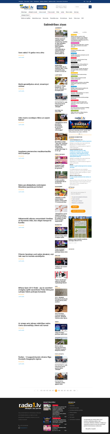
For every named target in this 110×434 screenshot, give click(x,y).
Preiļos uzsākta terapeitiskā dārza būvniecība (60, 181)
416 (50, 390)
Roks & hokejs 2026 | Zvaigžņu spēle (61, 236)
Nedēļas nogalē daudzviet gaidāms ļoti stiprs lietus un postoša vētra (79, 89)
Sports (70, 18)
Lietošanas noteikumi (75, 419)
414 (44, 390)
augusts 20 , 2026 (72, 242)
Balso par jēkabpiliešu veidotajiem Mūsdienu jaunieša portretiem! (32, 186)
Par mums (72, 417)
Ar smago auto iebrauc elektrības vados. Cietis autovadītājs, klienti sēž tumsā (34, 324)
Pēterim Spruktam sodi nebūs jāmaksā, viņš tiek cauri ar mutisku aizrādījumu (36, 255)
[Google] (88, 1)
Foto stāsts (26, 1)
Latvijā (62, 12)
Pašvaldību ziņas (54, 18)
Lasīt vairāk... (21, 57)
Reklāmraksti (74, 62)
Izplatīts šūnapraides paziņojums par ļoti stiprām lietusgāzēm (80, 55)
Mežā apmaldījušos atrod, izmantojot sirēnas (33, 85)
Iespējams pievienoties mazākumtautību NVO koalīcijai (34, 152)
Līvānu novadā (42, 12)
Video (31, 1)
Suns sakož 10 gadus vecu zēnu (31, 53)
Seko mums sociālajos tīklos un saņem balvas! (34, 119)
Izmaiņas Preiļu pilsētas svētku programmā (59, 166)
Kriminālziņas (63, 18)
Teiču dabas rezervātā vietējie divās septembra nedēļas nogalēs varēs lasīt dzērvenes (79, 103)
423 (71, 390)
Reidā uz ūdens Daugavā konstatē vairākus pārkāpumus (78, 78)
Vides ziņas (77, 18)
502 (74, 390)
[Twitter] (84, 1)
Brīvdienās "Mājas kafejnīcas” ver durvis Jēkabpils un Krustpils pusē (60, 88)
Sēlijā (57, 12)
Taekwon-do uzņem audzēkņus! (61, 267)
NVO (82, 18)
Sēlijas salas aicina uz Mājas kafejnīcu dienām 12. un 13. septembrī (79, 113)
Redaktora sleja (74, 100)
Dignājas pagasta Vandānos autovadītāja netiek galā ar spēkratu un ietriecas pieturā (80, 83)
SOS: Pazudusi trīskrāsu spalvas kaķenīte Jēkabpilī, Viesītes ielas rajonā (61, 316)
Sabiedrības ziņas (36, 18)
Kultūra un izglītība (25, 18)
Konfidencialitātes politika (76, 410)
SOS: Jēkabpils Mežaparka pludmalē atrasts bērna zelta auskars (61, 300)
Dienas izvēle (74, 91)
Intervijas (76, 12)
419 (59, 390)
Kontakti (72, 414)
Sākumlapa (24, 12)
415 (47, 390)
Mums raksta (69, 12)
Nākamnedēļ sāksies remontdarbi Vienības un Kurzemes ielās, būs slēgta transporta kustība (35, 221)
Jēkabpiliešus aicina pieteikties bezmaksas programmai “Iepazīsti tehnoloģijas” (61, 126)
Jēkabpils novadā (32, 12)
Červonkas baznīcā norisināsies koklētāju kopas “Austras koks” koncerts (80, 108)
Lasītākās (84, 32)
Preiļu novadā (51, 12)
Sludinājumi (36, 1)
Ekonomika (45, 18)
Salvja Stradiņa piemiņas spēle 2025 (61, 333)
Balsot (75, 206)
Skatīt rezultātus (78, 211)
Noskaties (21, 1)
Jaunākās (75, 32)
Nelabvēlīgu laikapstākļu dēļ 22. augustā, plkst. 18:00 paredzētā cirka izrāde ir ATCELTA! (61, 68)
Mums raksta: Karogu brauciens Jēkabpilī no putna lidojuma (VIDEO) (60, 348)
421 (65, 390)
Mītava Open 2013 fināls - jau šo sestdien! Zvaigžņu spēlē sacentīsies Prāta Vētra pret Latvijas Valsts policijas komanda (36, 290)
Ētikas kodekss (73, 412)
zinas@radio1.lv (23, 427)
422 (68, 390)
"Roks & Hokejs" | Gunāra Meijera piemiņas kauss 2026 (61, 250)
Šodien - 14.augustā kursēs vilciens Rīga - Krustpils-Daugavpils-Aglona (35, 358)
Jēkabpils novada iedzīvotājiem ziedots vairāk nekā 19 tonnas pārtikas (61, 200)
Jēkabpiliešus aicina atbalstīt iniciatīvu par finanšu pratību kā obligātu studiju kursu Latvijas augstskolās (61, 217)
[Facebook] (86, 1)
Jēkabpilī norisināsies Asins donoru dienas (79, 239)
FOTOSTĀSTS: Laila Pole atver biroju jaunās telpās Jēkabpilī (61, 104)
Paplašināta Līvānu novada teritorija (78, 74)
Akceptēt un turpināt (91, 429)
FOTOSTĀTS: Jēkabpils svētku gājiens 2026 (60, 382)
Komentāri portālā (74, 408)
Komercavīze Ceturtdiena (62, 1)
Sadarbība (72, 405)
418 (56, 390)
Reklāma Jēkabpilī (44, 1)
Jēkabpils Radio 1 (25, 15)
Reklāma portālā (52, 1)
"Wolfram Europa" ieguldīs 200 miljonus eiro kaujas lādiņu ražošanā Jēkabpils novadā (79, 70)
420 (62, 390)
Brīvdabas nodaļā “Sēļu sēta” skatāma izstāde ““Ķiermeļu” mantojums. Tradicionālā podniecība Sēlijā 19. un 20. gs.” (61, 146)
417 (53, 390)
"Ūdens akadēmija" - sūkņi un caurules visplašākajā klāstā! (61, 281)
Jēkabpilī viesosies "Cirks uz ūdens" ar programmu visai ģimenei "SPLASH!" (79, 65)
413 (41, 390)
